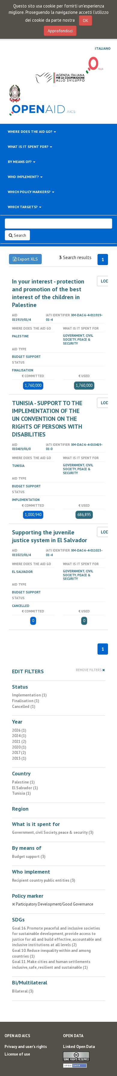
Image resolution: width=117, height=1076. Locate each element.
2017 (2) (19, 752)
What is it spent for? (28, 146)
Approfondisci (60, 30)
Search (19, 235)
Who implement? (24, 176)
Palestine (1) (23, 782)
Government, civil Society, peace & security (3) (53, 832)
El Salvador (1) (25, 787)
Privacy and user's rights (25, 1046)
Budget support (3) (29, 856)
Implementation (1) (29, 695)
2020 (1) (19, 747)
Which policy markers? (29, 191)
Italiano (103, 48)
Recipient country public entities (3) (43, 880)
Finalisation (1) (25, 700)
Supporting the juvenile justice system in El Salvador (49, 536)
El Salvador (22, 572)
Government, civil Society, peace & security (78, 339)
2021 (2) (19, 741)
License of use (17, 1054)
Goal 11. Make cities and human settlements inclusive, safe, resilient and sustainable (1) (51, 964)
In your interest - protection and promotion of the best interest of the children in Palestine (48, 293)
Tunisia (18, 466)
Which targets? (23, 207)
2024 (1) (19, 735)
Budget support (26, 357)
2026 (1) (19, 730)
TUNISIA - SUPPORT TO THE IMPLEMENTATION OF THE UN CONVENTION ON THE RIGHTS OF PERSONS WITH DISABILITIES (47, 418)
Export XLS (27, 259)
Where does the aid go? (30, 131)
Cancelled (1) (23, 706)
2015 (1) (19, 758)
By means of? (20, 161)
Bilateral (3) (23, 991)
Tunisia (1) (21, 793)
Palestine (20, 336)
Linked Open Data (79, 1046)
